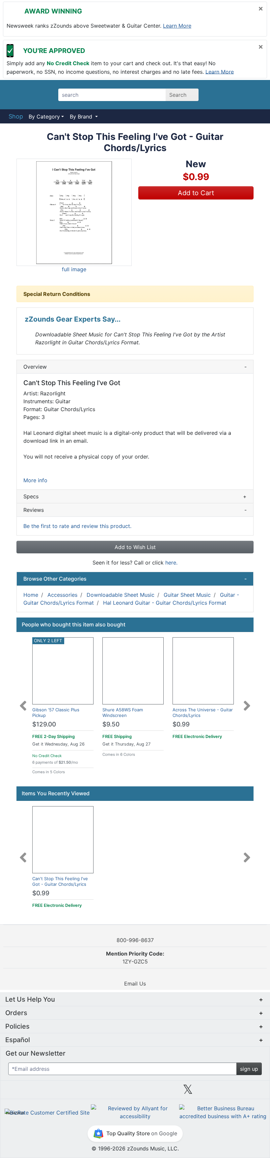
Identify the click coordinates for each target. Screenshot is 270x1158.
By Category (44, 116)
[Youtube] (241, 1092)
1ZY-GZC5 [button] (135, 957)
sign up (249, 1069)
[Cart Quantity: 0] (218, 94)
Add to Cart (196, 193)
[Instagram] (135, 1092)
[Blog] (29, 1092)
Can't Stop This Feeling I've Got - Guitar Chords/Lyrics (60, 881)
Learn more (177, 25)
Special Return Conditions (56, 294)
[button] (74, 212)
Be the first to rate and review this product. (77, 526)
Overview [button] (135, 366)
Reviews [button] (135, 510)
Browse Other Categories (135, 578)
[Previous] (23, 701)
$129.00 (44, 724)
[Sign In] (237, 94)
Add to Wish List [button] (135, 547)
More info (35, 480)
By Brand (82, 116)
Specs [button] (135, 496)
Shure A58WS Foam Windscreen (122, 712)
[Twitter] (188, 1092)
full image (74, 269)
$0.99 (181, 724)
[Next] (247, 701)
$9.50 (111, 724)
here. (171, 562)
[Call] (254, 94)
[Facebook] (82, 1092)
